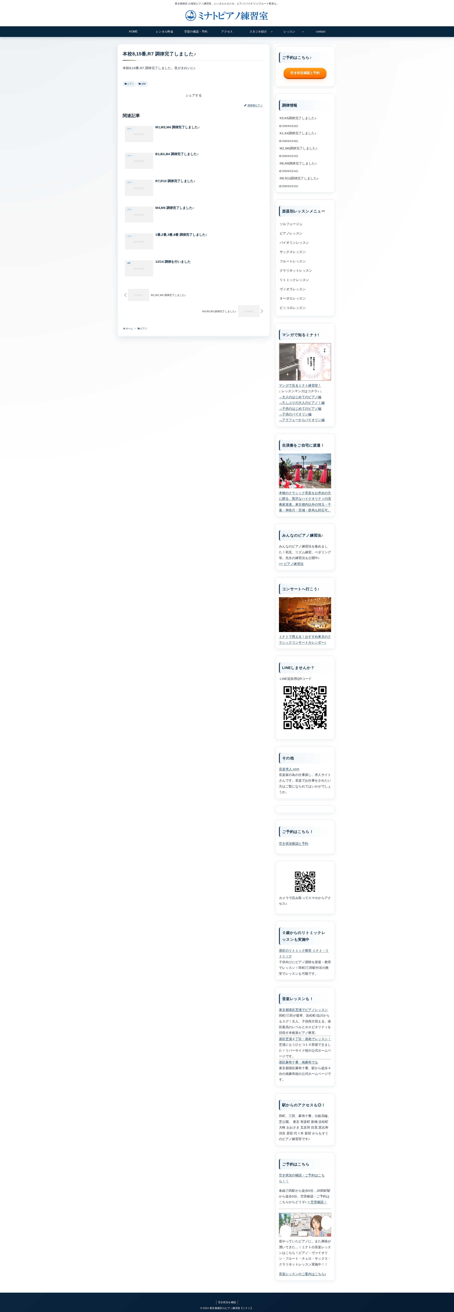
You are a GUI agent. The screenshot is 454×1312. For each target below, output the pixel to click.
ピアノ (130, 84)
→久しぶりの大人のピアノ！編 (302, 402)
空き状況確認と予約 (305, 73)
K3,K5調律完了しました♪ (298, 118)
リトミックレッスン (294, 280)
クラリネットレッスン (296, 270)
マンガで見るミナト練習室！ (300, 385)
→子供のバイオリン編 (295, 414)
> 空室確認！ (317, 1202)
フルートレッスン (293, 261)
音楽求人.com (289, 769)
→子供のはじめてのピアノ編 (300, 408)
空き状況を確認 (227, 1302)
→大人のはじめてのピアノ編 (300, 397)
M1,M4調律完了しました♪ (298, 148)
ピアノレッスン (291, 233)
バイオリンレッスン (294, 242)
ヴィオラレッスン (293, 289)
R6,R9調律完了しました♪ (298, 163)
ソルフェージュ (291, 224)
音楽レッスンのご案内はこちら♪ (302, 1274)
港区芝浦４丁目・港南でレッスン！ (305, 1039)
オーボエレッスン (293, 298)
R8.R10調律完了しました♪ (299, 178)
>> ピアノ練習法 (291, 564)
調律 (144, 84)
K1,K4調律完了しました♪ (298, 133)
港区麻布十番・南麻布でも (298, 1062)
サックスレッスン (293, 252)
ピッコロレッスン (293, 308)
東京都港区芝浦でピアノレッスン (303, 1010)
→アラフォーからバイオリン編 (302, 420)
